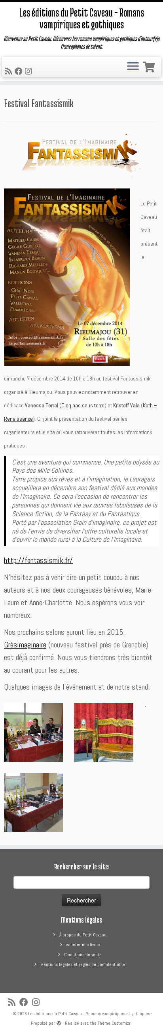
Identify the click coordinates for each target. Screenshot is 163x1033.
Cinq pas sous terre (82, 405)
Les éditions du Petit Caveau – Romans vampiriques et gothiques (81, 18)
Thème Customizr (114, 1023)
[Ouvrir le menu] (133, 67)
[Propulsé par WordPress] (59, 1022)
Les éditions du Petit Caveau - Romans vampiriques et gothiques (89, 1013)
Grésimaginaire (25, 645)
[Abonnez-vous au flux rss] (10, 71)
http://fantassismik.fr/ (38, 560)
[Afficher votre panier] (150, 65)
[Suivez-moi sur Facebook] (20, 71)
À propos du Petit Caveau (82, 935)
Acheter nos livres (83, 944)
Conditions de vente (83, 954)
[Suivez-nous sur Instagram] (29, 71)
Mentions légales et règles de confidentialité (82, 964)
